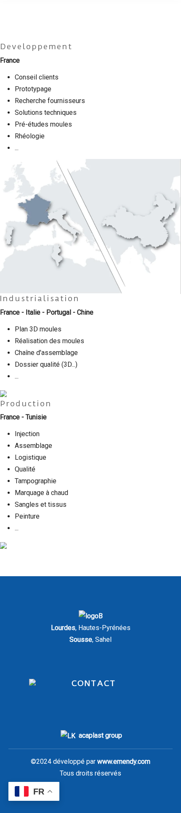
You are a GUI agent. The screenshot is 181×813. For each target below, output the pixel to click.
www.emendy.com (123, 761)
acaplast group (100, 735)
